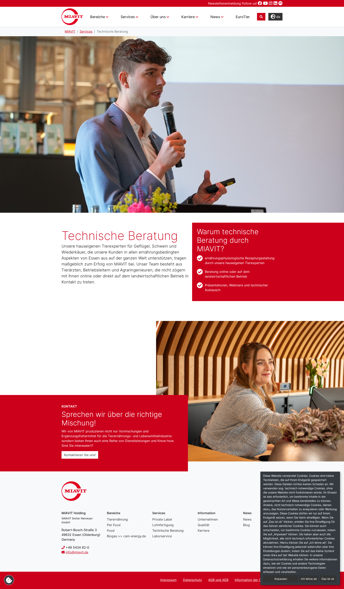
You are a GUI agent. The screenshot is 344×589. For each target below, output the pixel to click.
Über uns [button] (158, 17)
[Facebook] (260, 3)
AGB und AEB (218, 580)
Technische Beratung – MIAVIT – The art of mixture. (72, 16)
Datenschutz (192, 580)
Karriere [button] (188, 17)
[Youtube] (266, 3)
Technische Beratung (168, 530)
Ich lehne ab (309, 578)
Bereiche (97, 17)
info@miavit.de (77, 552)
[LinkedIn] (276, 3)
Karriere (203, 530)
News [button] (215, 17)
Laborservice (162, 536)
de (277, 17)
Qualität (203, 525)
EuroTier (243, 17)
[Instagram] (271, 3)
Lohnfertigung (163, 525)
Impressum (168, 580)
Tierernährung (117, 519)
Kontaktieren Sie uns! (80, 455)
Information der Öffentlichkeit (257, 580)
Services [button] (128, 17)
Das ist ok (328, 578)
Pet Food (113, 525)
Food (110, 530)
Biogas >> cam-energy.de (126, 536)
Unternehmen (208, 519)
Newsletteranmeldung (225, 3)
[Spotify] (280, 3)
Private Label (162, 519)
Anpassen (280, 578)
